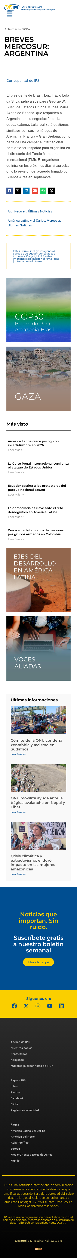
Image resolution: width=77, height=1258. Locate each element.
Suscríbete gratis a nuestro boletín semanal (38, 944)
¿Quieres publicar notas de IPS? (32, 1065)
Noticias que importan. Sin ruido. (38, 921)
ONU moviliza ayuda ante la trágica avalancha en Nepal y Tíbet (38, 802)
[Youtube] (49, 1005)
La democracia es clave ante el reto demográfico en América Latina (35, 510)
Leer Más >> (16, 450)
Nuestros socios (22, 1048)
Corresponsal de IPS (22, 80)
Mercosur (53, 221)
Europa (15, 1148)
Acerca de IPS (20, 1042)
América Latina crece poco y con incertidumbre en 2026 (33, 443)
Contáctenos (19, 1054)
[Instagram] (38, 1005)
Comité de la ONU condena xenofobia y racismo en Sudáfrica (36, 744)
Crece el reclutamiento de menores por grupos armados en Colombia (36, 532)
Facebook (17, 1098)
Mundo (15, 1160)
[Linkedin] (61, 1005)
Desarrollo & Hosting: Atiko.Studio (38, 1240)
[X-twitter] (26, 1005)
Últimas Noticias (40, 211)
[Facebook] (14, 1005)
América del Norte (23, 1136)
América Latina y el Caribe (26, 221)
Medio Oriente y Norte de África (32, 1154)
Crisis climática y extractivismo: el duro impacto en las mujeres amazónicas (33, 862)
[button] (9, 191)
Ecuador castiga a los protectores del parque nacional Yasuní (37, 487)
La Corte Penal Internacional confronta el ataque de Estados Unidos (38, 465)
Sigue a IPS (18, 1080)
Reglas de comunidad (25, 1110)
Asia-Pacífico (20, 1142)
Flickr (14, 1104)
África (15, 1124)
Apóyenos (17, 1059)
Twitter (15, 1092)
